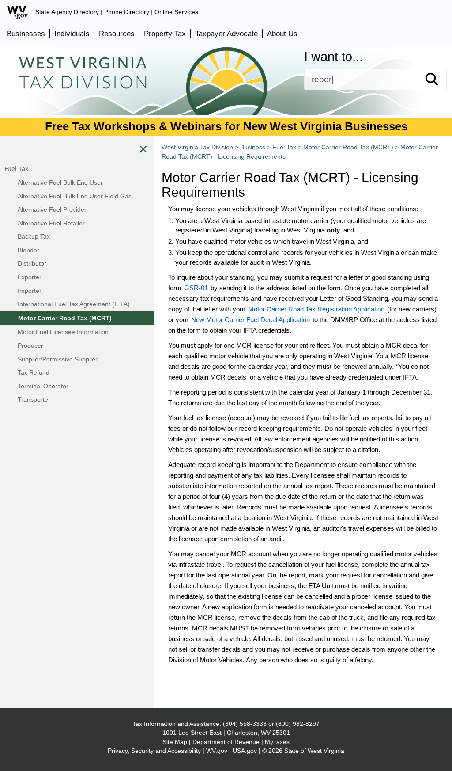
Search (439, 79)
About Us (282, 33)
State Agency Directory (67, 11)
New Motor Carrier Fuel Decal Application (250, 319)
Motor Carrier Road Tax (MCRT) (348, 147)
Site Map (174, 741)
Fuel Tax (284, 147)
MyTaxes (277, 741)
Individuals (72, 33)
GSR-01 (196, 288)
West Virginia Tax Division (197, 147)
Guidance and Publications (149, 100)
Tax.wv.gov (406, 100)
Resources (117, 33)
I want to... (333, 57)
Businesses (26, 33)
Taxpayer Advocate (226, 33)
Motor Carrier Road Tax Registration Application (316, 309)
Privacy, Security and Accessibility (154, 750)
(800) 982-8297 (298, 723)
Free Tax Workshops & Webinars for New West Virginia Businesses (226, 126)
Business (248, 100)
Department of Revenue (226, 741)
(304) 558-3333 (245, 723)
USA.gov (245, 750)
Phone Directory (126, 11)
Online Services (176, 11)
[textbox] (375, 79)
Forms (53, 100)
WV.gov (216, 750)
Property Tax (165, 33)
